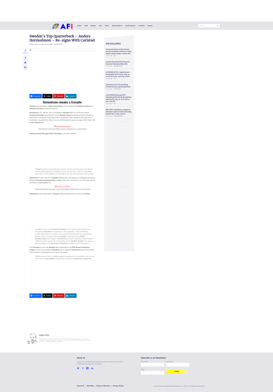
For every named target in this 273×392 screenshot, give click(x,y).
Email (142, 369)
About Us (80, 386)
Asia (100, 25)
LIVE (86, 25)
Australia (141, 25)
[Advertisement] (62, 151)
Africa (107, 25)
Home (79, 25)
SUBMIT (176, 371)
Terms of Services (103, 386)
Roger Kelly (33, 43)
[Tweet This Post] (25, 62)
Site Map (90, 386)
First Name (144, 361)
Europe (93, 25)
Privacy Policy (118, 386)
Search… (150, 25)
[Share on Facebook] (25, 57)
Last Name (169, 361)
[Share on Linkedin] (25, 68)
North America (117, 25)
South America (130, 25)
